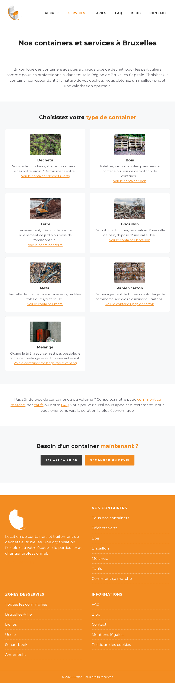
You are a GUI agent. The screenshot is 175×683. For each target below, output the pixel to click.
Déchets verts (105, 528)
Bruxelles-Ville (18, 614)
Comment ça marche (112, 578)
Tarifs (100, 13)
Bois (96, 538)
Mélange (100, 558)
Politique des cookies (111, 644)
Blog (136, 13)
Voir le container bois (129, 181)
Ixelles (11, 624)
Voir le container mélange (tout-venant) (45, 363)
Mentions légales (108, 634)
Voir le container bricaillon (129, 240)
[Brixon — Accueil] (13, 13)
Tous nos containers (110, 518)
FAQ (118, 13)
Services (76, 13)
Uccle (10, 634)
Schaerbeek (16, 644)
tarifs (39, 405)
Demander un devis (110, 460)
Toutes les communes (26, 604)
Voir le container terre (45, 245)
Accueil (52, 13)
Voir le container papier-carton (129, 304)
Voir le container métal (45, 304)
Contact (157, 13)
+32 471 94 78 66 (61, 460)
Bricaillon (100, 548)
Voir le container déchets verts (45, 176)
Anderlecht (15, 655)
